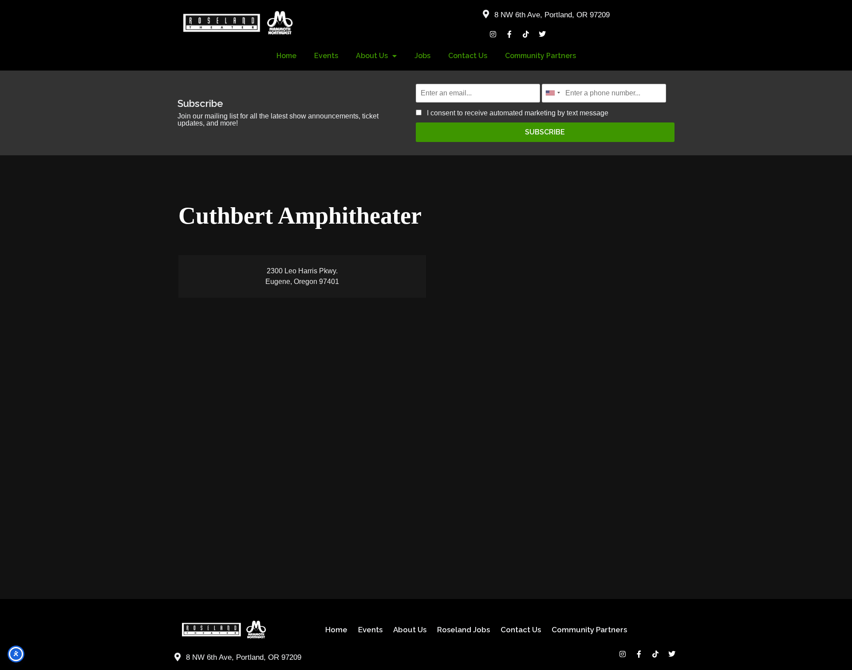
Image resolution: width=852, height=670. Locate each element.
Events (326, 55)
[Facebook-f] (509, 34)
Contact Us (467, 55)
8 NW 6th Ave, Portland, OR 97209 (552, 15)
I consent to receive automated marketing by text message (516, 113)
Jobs (422, 55)
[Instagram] (493, 34)
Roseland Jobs (463, 629)
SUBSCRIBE (545, 132)
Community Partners (540, 55)
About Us (372, 55)
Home (286, 55)
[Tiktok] (526, 34)
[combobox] (552, 93)
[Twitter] (542, 34)
